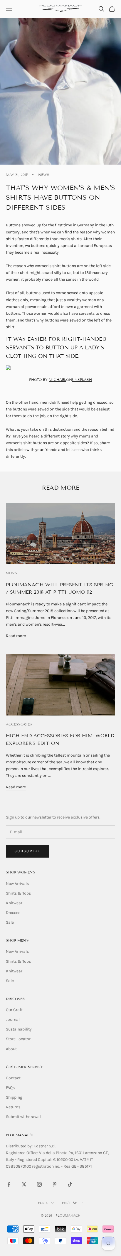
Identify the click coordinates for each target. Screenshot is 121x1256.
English (70, 1203)
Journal (13, 1019)
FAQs (10, 1087)
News (43, 174)
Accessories (19, 724)
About (11, 1048)
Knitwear (14, 902)
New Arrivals (17, 883)
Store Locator (18, 1038)
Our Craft (14, 1009)
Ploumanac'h (19, 1135)
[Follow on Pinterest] (55, 1184)
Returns (13, 1107)
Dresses (13, 912)
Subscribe (27, 851)
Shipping (14, 1097)
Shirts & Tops (18, 893)
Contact (13, 1077)
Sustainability (19, 1029)
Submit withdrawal (23, 1116)
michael (57, 379)
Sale (10, 922)
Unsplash (82, 379)
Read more (16, 635)
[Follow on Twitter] (24, 1184)
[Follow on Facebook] (9, 1184)
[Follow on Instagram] (39, 1184)
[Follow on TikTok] (70, 1184)
